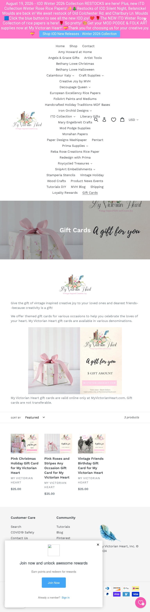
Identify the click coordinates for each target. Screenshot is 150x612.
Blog (59, 532)
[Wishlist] (113, 120)
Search (16, 527)
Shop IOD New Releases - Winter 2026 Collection (80, 34)
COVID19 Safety (22, 532)
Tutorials (63, 527)
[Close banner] (145, 19)
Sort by (16, 417)
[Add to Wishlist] (33, 438)
